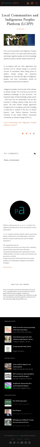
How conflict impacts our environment (22, 365)
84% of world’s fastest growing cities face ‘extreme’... (24, 328)
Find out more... (8, 267)
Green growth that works (22, 346)
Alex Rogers (17, 410)
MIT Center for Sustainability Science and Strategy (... (23, 375)
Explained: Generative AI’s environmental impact (22, 385)
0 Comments (20, 29)
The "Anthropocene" (20, 401)
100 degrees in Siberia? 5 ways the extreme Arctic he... (23, 421)
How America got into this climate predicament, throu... (23, 338)
